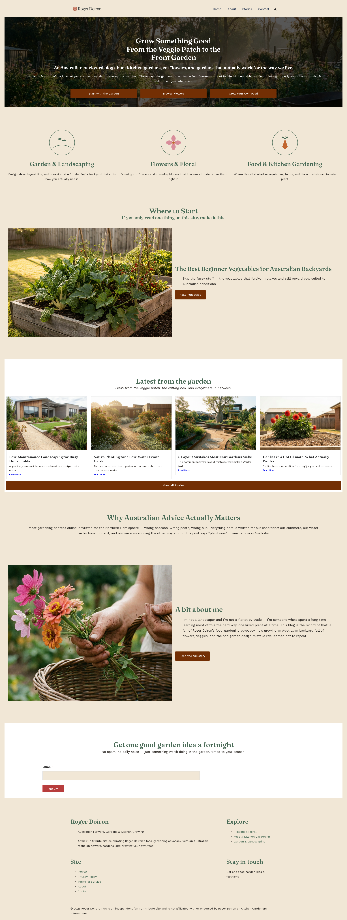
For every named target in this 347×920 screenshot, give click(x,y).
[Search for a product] (275, 9)
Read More (15, 474)
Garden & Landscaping (249, 841)
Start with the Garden (104, 93)
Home (217, 9)
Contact (263, 9)
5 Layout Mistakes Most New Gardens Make (215, 457)
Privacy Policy (87, 876)
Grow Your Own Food (243, 93)
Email (47, 767)
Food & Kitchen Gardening (252, 836)
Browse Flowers (173, 93)
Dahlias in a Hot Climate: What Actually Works (296, 459)
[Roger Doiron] (86, 8)
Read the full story (192, 656)
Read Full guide (190, 294)
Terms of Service (89, 881)
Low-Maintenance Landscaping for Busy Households (43, 459)
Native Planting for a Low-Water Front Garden (126, 459)
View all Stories (173, 485)
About (232, 9)
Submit (53, 789)
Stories (247, 9)
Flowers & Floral (245, 831)
